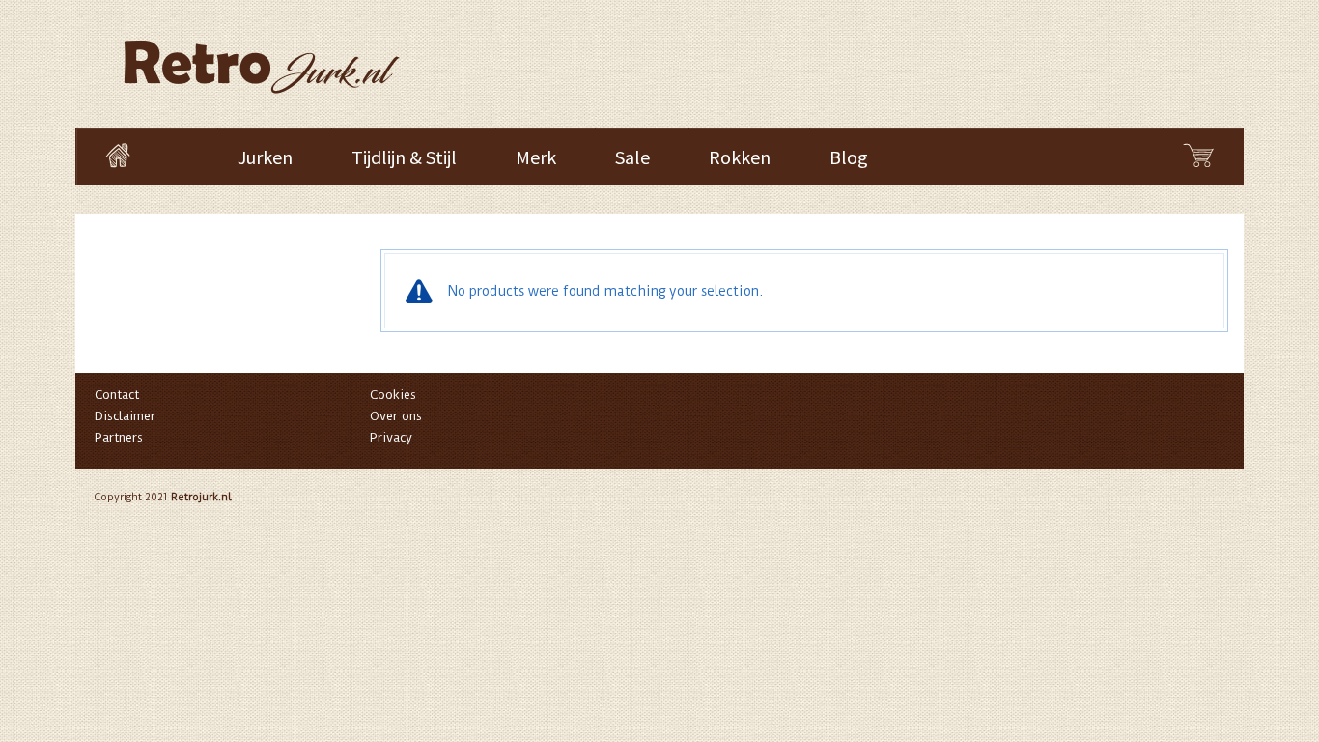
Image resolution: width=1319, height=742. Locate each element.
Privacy (391, 437)
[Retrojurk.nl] (260, 57)
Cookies (393, 394)
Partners (119, 437)
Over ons (396, 416)
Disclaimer (125, 416)
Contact (117, 394)
